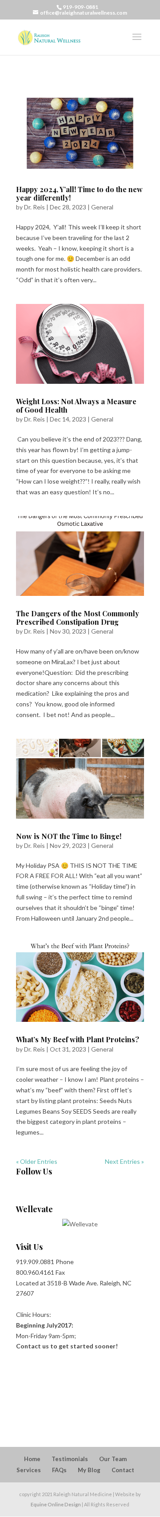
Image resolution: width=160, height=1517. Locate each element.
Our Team (113, 1458)
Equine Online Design (56, 1504)
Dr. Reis (34, 207)
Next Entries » (124, 1161)
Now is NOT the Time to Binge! (68, 836)
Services (28, 1470)
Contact (123, 1470)
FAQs (59, 1470)
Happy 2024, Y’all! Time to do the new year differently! (79, 193)
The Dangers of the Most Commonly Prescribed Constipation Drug (77, 618)
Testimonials (70, 1458)
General (102, 207)
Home (32, 1458)
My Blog (89, 1470)
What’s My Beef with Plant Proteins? (77, 1039)
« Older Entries (36, 1161)
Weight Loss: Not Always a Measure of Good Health (76, 405)
